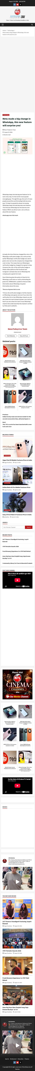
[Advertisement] (17, 56)
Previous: (17, 417)
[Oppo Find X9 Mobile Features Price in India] (17, 448)
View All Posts (24, 336)
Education (20, 1059)
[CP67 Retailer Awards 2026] (17, 939)
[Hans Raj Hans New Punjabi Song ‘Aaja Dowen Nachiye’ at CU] (17, 995)
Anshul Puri (6, 517)
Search (5, 522)
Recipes (6, 973)
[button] (3, 24)
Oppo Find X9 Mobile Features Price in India (17, 460)
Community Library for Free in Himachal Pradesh (17, 563)
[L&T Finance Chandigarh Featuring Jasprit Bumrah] (17, 909)
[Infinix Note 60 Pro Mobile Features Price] (17, 475)
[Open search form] (32, 24)
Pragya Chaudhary (8, 462)
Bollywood (7, 1003)
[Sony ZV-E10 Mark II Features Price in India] (17, 502)
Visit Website (11, 336)
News (5, 946)
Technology (6, 115)
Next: (17, 424)
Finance (6, 917)
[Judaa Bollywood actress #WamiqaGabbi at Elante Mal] (17, 882)
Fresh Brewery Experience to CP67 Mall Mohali (17, 551)
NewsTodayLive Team (10, 129)
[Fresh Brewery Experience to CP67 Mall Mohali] (17, 966)
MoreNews (25, 1067)
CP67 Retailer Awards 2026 (11, 546)
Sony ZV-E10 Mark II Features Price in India (17, 515)
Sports (7, 1059)
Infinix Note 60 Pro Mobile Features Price (16, 487)
